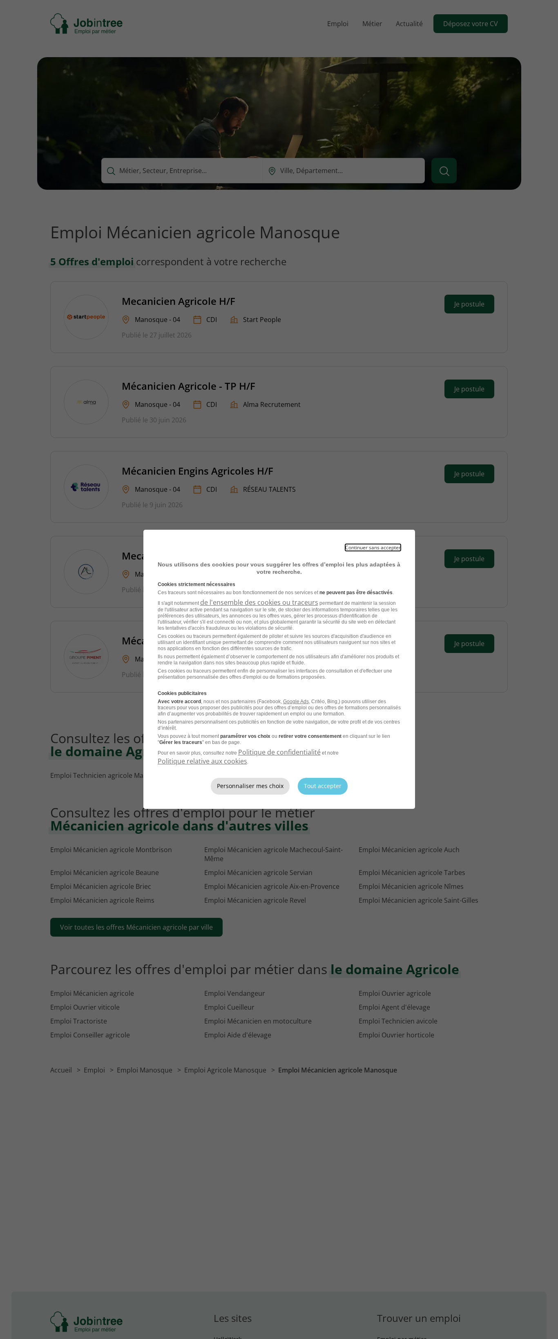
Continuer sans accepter (373, 547)
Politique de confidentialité (279, 752)
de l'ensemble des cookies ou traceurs (259, 602)
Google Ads (296, 701)
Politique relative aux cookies (202, 761)
